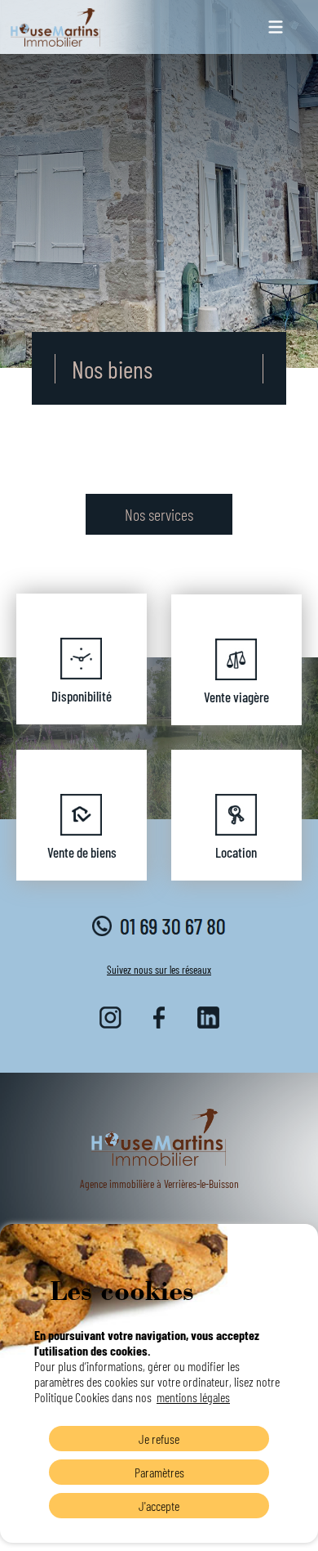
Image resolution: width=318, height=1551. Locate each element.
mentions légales (193, 1397)
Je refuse (159, 1438)
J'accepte (159, 1505)
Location (236, 852)
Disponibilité (81, 696)
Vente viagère (236, 696)
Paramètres (159, 1472)
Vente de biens (82, 852)
